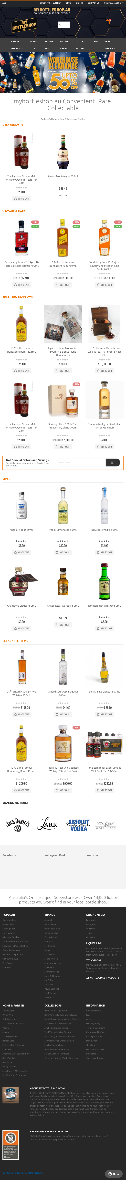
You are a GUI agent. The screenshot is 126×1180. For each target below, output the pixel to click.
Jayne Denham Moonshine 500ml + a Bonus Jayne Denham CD (63, 351)
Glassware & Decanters (13, 1023)
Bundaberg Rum (52, 928)
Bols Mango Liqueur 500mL (104, 691)
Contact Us (93, 3)
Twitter (89, 933)
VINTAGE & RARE (13, 211)
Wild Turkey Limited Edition (57, 1032)
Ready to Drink (9, 1066)
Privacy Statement (95, 1036)
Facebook (91, 920)
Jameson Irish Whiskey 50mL (104, 605)
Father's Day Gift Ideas (13, 1045)
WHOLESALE (93, 959)
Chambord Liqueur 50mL (21, 605)
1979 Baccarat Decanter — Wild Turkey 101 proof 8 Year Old (104, 351)
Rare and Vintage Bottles (56, 1010)
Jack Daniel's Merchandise (14, 1071)
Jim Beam (49, 967)
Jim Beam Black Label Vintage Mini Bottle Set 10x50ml (104, 769)
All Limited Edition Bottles (56, 1049)
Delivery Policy (93, 1023)
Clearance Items (10, 920)
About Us (90, 1019)
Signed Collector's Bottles (56, 1054)
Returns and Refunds (96, 1032)
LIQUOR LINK (94, 943)
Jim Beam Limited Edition (56, 1028)
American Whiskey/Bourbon (15, 1054)
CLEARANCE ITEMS (15, 640)
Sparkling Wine (9, 1036)
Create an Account (114, 3)
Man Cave (7, 1062)
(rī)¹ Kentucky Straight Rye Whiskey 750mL (21, 693)
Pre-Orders (7, 963)
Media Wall (91, 1041)
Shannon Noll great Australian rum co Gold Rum (104, 425)
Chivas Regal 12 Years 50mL (63, 605)
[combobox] (64, 25)
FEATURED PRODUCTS (17, 297)
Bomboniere (8, 1041)
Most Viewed (8, 933)
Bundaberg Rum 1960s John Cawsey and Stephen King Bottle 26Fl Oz (104, 265)
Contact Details (93, 1010)
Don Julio (48, 941)
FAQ (88, 1015)
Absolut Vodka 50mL (21, 529)
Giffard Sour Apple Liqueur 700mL (63, 693)
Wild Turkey (50, 993)
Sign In (79, 3)
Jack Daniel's (50, 954)
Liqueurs (6, 1032)
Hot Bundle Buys (10, 959)
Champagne (8, 1010)
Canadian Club (51, 933)
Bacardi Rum (50, 924)
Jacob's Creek (51, 959)
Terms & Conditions (95, 1028)
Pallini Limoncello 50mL (63, 529)
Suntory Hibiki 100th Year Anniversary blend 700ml (62, 425)
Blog (68, 3)
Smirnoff (48, 984)
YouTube (90, 928)
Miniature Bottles (10, 937)
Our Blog (6, 967)
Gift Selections (9, 1019)
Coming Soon (8, 928)
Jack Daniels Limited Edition (57, 1023)
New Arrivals (8, 924)
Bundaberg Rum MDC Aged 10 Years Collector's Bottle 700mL (21, 263)
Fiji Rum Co (49, 946)
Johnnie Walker (51, 972)
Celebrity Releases (11, 950)
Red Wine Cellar (9, 1058)
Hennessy (48, 950)
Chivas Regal (50, 937)
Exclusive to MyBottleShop (15, 946)
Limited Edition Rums (54, 1045)
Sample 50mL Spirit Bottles (15, 941)
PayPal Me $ (92, 1054)
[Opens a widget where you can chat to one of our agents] (114, 1174)
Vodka (5, 1028)
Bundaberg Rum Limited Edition (59, 1036)
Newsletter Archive (95, 1049)
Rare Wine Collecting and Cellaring (60, 1015)
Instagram (91, 924)
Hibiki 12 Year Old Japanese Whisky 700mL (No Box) (63, 769)
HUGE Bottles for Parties (14, 1075)
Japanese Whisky (52, 963)
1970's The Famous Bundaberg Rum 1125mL (21, 349)
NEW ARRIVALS (12, 125)
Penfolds (48, 980)
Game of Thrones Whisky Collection (61, 1058)
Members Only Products (13, 954)
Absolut (48, 920)
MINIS (6, 478)
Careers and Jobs (94, 1058)
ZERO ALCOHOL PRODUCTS (103, 977)
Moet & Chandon (52, 976)
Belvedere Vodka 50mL (104, 529)
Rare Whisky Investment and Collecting (62, 1019)
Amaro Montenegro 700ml (63, 176)
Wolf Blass (49, 997)
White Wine (7, 1015)
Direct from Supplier (50, 3)
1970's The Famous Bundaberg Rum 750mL (62, 263)
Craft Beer (7, 1049)
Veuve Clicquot (51, 989)
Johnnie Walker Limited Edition (59, 1041)
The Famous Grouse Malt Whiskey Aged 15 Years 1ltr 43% (21, 179)
